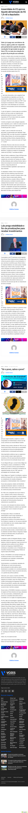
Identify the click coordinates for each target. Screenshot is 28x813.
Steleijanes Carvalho (22, 736)
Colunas (6, 366)
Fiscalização (13, 709)
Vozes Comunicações (12, 781)
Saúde (20, 716)
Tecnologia (22, 738)
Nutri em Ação (13, 747)
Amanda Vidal (4, 701)
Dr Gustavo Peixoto (3, 740)
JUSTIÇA (12, 723)
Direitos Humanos (3, 734)
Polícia (21, 706)
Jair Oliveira (13, 721)
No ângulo (12, 745)
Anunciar (9, 777)
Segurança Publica (21, 727)
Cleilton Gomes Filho (4, 717)
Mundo (12, 740)
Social (20, 731)
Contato (2, 778)
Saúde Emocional (21, 719)
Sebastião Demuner (21, 722)
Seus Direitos (22, 729)
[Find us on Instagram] (9, 691)
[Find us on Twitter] (6, 691)
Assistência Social (4, 709)
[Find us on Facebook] (2, 691)
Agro (2, 698)
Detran (2, 731)
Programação (22, 712)
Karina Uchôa (13, 726)
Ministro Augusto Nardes (12, 734)
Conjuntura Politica (3, 722)
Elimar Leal (13, 698)
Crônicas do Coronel (4, 725)
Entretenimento (14, 700)
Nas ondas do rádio (13, 743)
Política (6, 6)
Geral (11, 713)
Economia (3, 742)
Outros (21, 701)
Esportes (12, 701)
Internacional (13, 719)
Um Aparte (21, 745)
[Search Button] (26, 2)
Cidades (3, 714)
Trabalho (21, 741)
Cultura (3, 727)
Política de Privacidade (18, 777)
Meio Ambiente (13, 731)
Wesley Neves (22, 747)
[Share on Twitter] (18, 37)
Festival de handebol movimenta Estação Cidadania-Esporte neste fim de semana (17, 756)
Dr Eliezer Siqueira (3, 737)
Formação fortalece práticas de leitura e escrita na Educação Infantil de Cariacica (17, 762)
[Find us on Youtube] (12, 691)
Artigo (2, 706)
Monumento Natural (13, 738)
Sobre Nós (3, 777)
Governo (12, 717)
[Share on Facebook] (12, 37)
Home (2, 6)
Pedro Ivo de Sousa (22, 703)
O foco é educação (21, 699)
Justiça (12, 724)
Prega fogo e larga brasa (22, 710)
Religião (21, 714)
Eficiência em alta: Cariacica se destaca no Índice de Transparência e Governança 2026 (17, 768)
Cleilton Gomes (9, 18)
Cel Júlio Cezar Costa (13, 366)
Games (12, 711)
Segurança (21, 724)
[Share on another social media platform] (24, 37)
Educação (3, 744)
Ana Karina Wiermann (3, 704)
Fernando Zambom (12, 707)
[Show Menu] (1, 2)
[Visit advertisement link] (16, 83)
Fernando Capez (12, 704)
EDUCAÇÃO (4, 748)
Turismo (21, 743)
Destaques (3, 729)
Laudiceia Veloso (12, 729)
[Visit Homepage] (14, 2)
